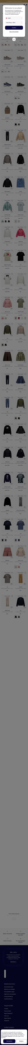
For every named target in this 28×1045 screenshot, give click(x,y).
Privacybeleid (4, 1036)
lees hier (10, 1036)
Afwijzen (21, 1041)
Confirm (14, 27)
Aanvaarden (9, 1041)
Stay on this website (14, 31)
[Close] (14, 39)
